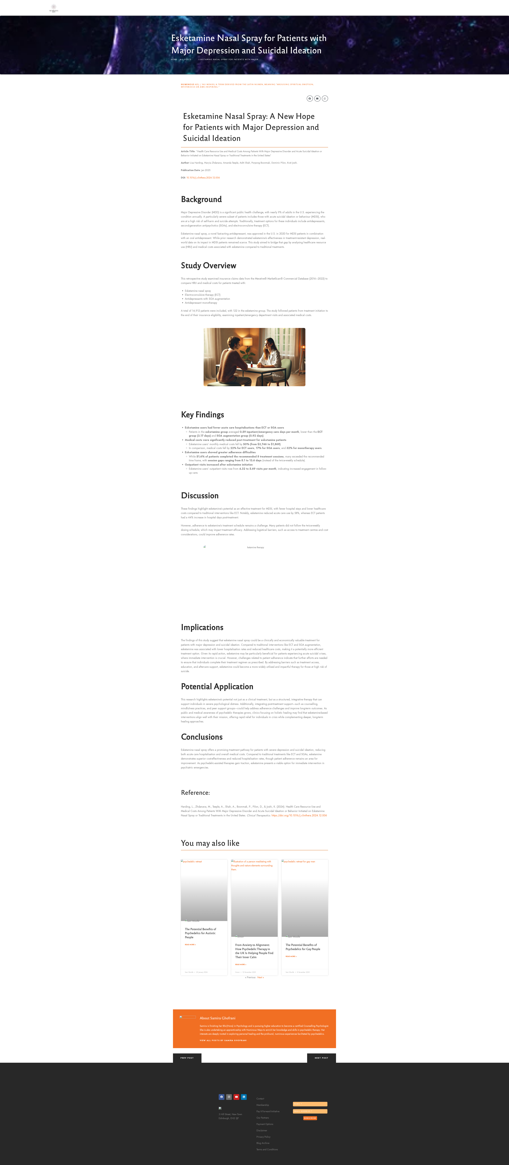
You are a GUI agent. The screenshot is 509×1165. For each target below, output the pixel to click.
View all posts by (223, 1040)
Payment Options (264, 1124)
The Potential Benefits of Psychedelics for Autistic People (200, 933)
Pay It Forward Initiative (267, 1111)
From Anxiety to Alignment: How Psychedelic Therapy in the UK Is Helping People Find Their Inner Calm (254, 951)
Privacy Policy (263, 1136)
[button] (310, 98)
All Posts (185, 59)
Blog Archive (262, 1143)
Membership (262, 1105)
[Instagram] (229, 1097)
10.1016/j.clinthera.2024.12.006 (203, 177)
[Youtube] (236, 1097)
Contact (260, 1098)
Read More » (190, 944)
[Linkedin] (244, 1097)
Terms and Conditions (267, 1149)
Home (174, 59)
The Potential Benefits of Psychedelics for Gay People (303, 947)
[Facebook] (221, 1097)
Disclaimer (261, 1130)
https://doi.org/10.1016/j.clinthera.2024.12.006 (299, 815)
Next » (260, 977)
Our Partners (262, 1117)
